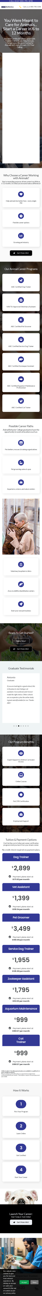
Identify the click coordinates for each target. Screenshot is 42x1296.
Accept (24, 1282)
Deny (34, 1282)
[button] (14, 726)
